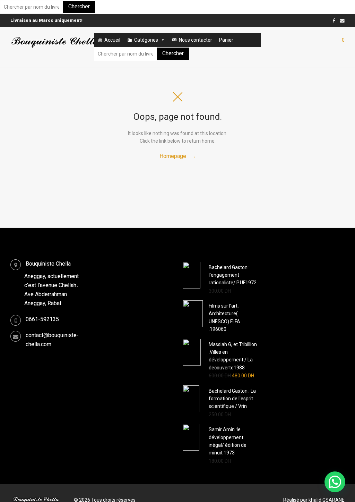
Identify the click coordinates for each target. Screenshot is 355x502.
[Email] (342, 20)
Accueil (112, 40)
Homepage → (177, 156)
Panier (226, 40)
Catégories (146, 40)
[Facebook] (333, 20)
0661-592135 (42, 319)
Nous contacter (195, 40)
